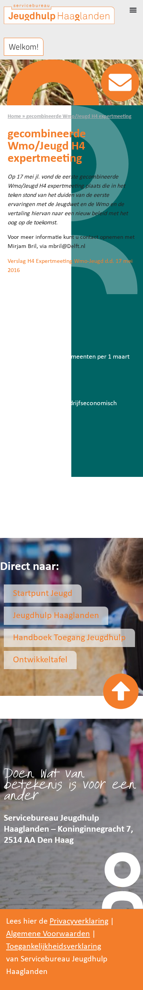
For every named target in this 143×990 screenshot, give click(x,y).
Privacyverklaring (79, 921)
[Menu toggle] (133, 10)
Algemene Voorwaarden (48, 934)
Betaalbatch (28, 318)
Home (14, 116)
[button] (23, 47)
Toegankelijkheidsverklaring (53, 946)
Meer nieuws (32, 452)
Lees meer (21, 336)
